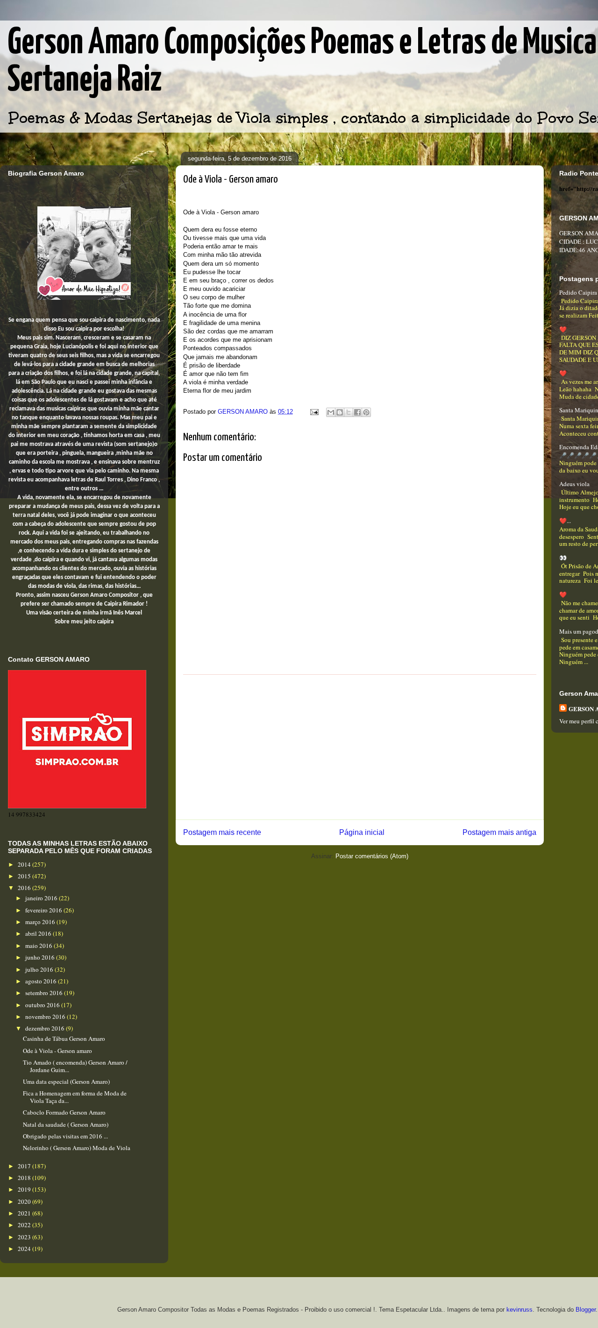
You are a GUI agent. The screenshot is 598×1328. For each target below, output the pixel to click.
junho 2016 (40, 957)
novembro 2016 (46, 1016)
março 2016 (41, 922)
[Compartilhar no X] (348, 412)
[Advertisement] (359, 747)
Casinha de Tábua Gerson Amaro (64, 1038)
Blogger (586, 1309)
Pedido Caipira (578, 292)
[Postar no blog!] (339, 412)
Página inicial (361, 832)
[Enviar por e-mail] (330, 412)
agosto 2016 (41, 981)
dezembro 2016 (45, 1028)
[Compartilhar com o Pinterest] (366, 412)
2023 (25, 1237)
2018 (25, 1177)
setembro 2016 (44, 993)
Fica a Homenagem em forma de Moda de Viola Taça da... (75, 1097)
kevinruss (519, 1309)
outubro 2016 (43, 1005)
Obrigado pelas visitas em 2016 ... (65, 1136)
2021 (25, 1213)
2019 (25, 1189)
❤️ (563, 329)
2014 (25, 864)
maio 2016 (39, 945)
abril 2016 (39, 933)
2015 (25, 876)
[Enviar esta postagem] (313, 411)
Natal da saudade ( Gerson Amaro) (65, 1124)
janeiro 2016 (42, 898)
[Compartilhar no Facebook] (357, 412)
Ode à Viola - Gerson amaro (57, 1050)
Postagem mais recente (222, 832)
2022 (25, 1225)
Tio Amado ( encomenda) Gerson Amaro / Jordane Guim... (75, 1066)
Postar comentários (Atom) (371, 856)
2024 (25, 1248)
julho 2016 (40, 969)
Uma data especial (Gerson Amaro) (66, 1081)
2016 (25, 887)
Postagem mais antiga (499, 832)
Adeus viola (574, 484)
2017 (25, 1166)
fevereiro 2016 (44, 910)
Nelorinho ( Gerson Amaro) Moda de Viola (76, 1148)
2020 (25, 1201)
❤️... (565, 520)
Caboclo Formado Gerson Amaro (64, 1112)
